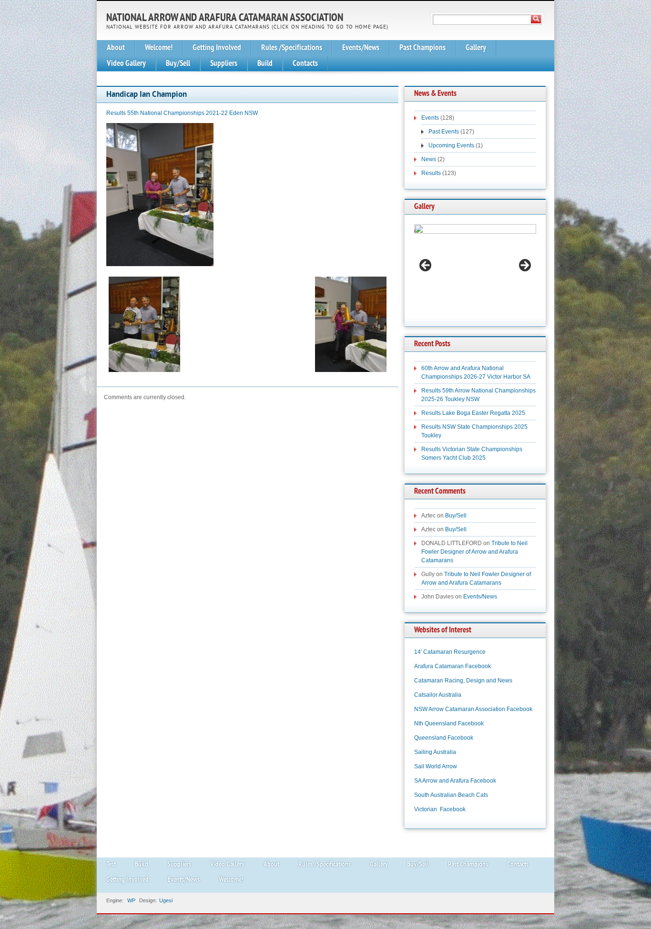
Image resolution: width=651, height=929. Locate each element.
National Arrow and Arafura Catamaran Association (224, 18)
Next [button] (524, 265)
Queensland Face (437, 737)
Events (430, 117)
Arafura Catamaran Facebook (452, 666)
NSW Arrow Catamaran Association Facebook (473, 709)
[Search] (536, 19)
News (428, 159)
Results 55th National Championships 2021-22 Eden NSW (182, 113)
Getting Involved (217, 48)
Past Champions (422, 48)
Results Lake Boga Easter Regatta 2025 (473, 413)
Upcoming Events (451, 145)
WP (131, 900)
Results (431, 173)
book (466, 737)
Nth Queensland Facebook (449, 723)
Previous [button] (426, 265)
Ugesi (166, 900)
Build (265, 64)
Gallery (476, 48)
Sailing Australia (435, 752)
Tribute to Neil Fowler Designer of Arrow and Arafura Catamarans (474, 552)
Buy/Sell (178, 64)
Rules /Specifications (291, 48)
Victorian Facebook (440, 809)
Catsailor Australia (437, 695)
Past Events (443, 131)
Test (111, 864)
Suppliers (223, 64)
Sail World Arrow (435, 766)
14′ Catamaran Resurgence (450, 652)
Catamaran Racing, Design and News (463, 680)
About (116, 48)
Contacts (305, 64)
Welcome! (159, 48)
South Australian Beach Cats (451, 795)
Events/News (360, 48)
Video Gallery (126, 64)
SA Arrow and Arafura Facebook (455, 780)
